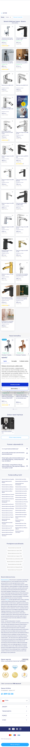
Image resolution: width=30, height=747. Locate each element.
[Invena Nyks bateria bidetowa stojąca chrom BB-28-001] (22, 220)
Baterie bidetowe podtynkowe (14, 559)
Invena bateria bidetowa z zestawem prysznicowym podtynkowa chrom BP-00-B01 (7, 38)
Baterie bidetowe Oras (20, 504)
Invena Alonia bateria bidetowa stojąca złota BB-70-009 (22, 250)
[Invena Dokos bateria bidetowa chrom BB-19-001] (8, 102)
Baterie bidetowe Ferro (7, 510)
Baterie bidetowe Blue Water (7, 492)
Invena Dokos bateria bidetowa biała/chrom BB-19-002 (7, 132)
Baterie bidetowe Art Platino (7, 482)
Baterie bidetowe (5, 579)
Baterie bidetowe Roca (20, 512)
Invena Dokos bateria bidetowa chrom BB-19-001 (7, 108)
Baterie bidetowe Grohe (7, 515)
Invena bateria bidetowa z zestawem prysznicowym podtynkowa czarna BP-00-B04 (7, 62)
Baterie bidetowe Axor (7, 484)
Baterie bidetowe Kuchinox (21, 489)
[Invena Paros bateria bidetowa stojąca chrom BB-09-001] (8, 220)
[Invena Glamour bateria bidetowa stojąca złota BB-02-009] (8, 267)
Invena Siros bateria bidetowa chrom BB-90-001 (22, 85)
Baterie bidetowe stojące (14, 556)
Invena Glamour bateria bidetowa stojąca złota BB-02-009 (7, 274)
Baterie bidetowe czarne (15, 550)
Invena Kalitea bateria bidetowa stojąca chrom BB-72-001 (8, 203)
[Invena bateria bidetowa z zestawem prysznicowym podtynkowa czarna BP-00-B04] (8, 54)
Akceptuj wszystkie (15, 384)
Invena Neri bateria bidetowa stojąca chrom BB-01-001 (8, 180)
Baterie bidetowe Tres (20, 525)
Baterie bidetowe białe (14, 547)
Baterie (5, 13)
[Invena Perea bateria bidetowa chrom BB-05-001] (8, 78)
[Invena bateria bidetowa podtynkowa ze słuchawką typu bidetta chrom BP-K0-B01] (22, 267)
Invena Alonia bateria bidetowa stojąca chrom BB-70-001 (8, 156)
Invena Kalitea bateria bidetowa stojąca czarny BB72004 (21, 180)
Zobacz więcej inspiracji (15, 437)
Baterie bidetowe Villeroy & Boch (21, 528)
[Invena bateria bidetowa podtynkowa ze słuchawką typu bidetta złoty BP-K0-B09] (8, 314)
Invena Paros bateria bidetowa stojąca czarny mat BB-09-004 (7, 250)
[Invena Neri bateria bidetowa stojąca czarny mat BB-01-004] (22, 31)
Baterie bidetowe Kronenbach (19, 484)
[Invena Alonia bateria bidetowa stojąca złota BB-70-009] (22, 243)
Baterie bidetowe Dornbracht (6, 501)
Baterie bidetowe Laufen (21, 491)
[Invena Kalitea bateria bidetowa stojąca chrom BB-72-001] (8, 196)
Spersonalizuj (14, 388)
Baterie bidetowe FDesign (8, 508)
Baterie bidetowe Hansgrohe (6, 520)
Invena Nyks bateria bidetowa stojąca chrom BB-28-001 (22, 227)
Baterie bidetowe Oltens (21, 499)
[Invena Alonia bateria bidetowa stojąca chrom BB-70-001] (8, 149)
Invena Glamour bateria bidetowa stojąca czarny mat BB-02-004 (21, 203)
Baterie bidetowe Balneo (7, 487)
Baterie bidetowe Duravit (8, 504)
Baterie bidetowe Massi (20, 497)
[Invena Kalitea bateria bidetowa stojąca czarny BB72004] (22, 172)
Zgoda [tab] (5, 361)
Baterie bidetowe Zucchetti (19, 532)
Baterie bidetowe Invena (7, 526)
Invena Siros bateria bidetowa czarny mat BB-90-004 (22, 156)
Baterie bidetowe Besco (7, 489)
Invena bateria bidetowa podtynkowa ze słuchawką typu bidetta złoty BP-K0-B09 (7, 321)
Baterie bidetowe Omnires (21, 501)
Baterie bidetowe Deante (8, 498)
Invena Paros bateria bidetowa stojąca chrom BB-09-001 (8, 227)
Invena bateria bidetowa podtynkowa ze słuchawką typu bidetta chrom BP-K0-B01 (22, 274)
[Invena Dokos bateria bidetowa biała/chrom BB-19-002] (8, 125)
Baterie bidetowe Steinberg (19, 521)
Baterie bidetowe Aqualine (8, 479)
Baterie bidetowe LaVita (21, 495)
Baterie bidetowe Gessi (7, 512)
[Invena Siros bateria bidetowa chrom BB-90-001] (22, 78)
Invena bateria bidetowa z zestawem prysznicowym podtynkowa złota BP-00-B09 (21, 298)
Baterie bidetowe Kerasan (8, 530)
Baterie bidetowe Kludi (20, 479)
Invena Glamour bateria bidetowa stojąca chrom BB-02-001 (22, 132)
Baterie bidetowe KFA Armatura (7, 535)
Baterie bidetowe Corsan (7, 496)
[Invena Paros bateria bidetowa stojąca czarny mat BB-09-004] (8, 243)
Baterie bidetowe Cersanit (8, 494)
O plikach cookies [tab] (24, 361)
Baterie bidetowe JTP (7, 528)
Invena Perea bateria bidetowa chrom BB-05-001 (7, 85)
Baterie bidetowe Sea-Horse (20, 517)
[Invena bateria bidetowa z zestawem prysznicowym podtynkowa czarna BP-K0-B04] (22, 54)
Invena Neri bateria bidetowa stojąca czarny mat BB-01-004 (21, 38)
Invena (7, 599)
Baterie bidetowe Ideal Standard (7, 523)
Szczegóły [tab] (14, 361)
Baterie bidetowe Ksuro (20, 487)
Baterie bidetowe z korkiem (14, 561)
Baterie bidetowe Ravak (20, 508)
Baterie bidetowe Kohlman (21, 481)
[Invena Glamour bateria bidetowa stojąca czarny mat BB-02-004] (22, 196)
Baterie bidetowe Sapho (21, 514)
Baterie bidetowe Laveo (21, 493)
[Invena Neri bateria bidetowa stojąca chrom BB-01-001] (8, 172)
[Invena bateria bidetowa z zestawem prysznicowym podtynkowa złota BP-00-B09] (22, 290)
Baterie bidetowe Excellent (8, 506)
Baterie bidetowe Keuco (7, 532)
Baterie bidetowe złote (14, 553)
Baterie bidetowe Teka (20, 523)
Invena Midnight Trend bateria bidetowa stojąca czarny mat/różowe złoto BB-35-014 (7, 298)
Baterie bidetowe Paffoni (21, 506)
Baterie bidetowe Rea (20, 510)
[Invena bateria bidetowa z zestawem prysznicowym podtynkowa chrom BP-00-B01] (8, 31)
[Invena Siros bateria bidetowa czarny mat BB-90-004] (22, 149)
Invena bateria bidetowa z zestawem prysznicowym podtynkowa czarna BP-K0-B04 (22, 62)
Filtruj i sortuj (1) (15, 744)
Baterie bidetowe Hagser (7, 517)
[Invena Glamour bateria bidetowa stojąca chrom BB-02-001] (22, 125)
